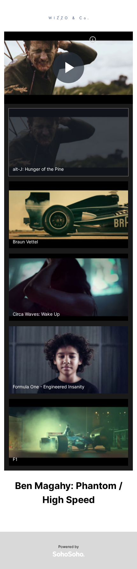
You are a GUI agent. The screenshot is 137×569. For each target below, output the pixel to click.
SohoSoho (68, 554)
